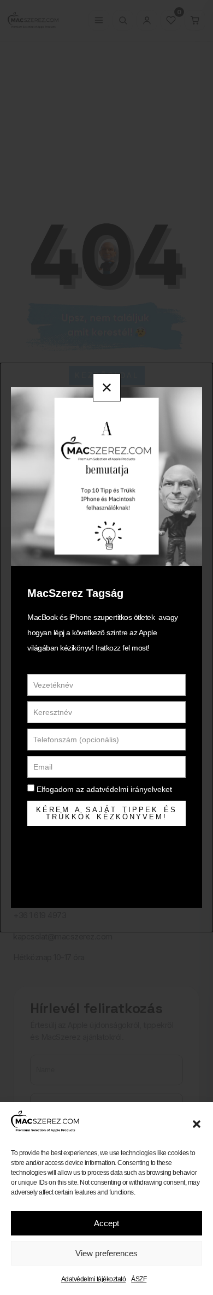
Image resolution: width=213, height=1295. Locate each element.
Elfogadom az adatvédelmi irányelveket (104, 789)
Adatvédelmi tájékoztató (93, 1279)
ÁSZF (138, 1279)
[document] (106, 647)
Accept (106, 1223)
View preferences (106, 1253)
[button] (196, 1124)
